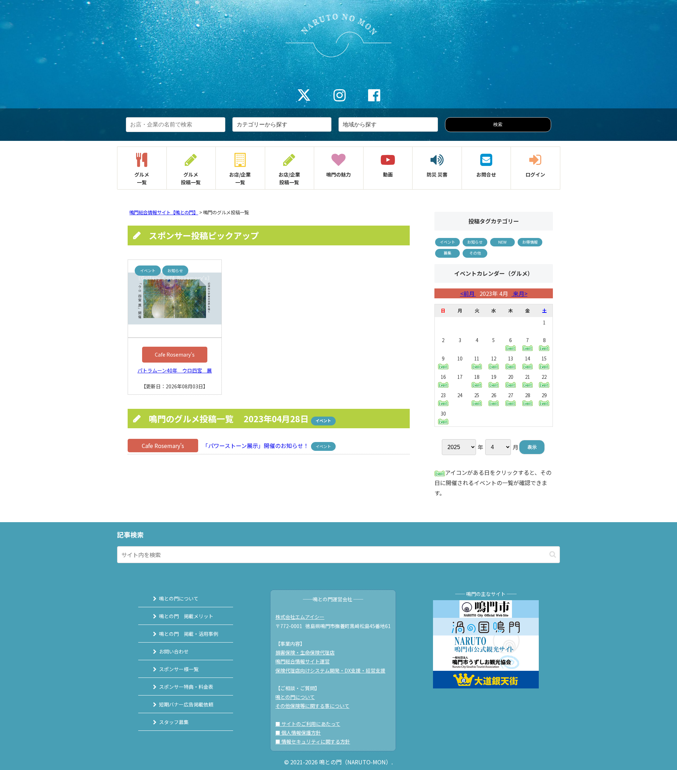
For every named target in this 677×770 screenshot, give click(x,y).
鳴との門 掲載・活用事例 (188, 633)
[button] (553, 554)
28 (527, 395)
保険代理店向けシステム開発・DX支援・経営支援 (330, 670)
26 (493, 395)
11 (476, 358)
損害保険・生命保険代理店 (305, 652)
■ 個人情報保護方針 (298, 732)
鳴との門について (179, 598)
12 (493, 358)
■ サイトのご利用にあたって (307, 723)
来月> (519, 293)
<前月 (468, 293)
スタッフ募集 (174, 722)
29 (544, 395)
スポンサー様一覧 (179, 669)
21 (527, 377)
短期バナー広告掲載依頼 (186, 704)
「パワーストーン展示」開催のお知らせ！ (255, 445)
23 (443, 395)
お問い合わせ (174, 651)
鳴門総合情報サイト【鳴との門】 (163, 212)
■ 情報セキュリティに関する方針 (312, 741)
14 (527, 358)
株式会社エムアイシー (299, 616)
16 (443, 377)
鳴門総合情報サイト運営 (302, 661)
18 (476, 377)
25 (476, 395)
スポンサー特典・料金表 (186, 686)
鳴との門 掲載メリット (186, 616)
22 (544, 377)
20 (510, 377)
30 (443, 413)
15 (544, 358)
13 (510, 358)
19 (493, 377)
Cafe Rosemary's (175, 354)
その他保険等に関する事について (312, 705)
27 (510, 395)
